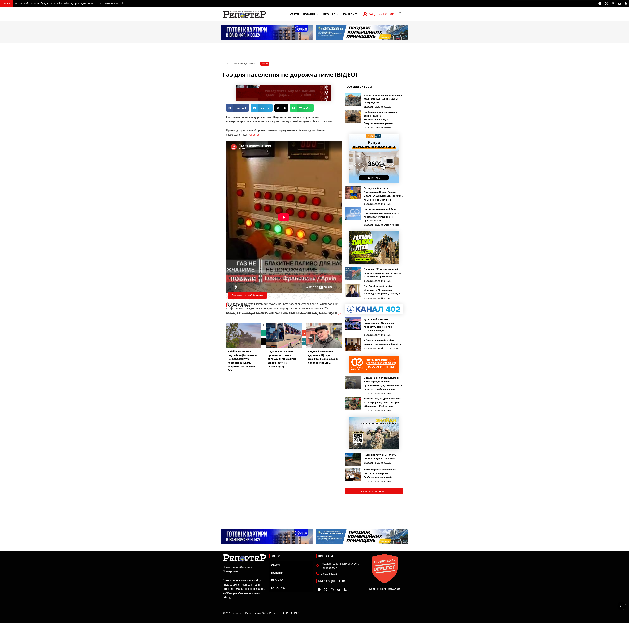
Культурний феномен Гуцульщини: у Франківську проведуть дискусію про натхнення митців (380, 325)
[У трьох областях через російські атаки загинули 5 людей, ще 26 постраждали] (353, 99)
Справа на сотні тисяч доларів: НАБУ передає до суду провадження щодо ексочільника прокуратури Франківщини (383, 383)
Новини (309, 14)
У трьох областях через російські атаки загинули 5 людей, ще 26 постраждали (383, 98)
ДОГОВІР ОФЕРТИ (288, 612)
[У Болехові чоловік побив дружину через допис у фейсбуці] (353, 344)
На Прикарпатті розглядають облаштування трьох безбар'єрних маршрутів (380, 473)
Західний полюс (381, 14)
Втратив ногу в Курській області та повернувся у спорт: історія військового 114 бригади (382, 402)
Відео (265, 63)
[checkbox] (622, 606)
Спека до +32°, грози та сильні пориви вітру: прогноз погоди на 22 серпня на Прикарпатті (382, 273)
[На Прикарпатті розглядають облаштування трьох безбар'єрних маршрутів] (353, 474)
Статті (294, 14)
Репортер (254, 134)
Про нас (329, 14)
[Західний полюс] (365, 14)
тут (339, 313)
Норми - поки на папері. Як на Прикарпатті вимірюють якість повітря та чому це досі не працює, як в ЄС (381, 215)
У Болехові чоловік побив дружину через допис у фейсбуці (383, 342)
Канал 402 (350, 14)
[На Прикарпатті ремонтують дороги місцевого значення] (353, 459)
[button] (237, 108)
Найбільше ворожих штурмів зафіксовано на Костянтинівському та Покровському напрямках (381, 117)
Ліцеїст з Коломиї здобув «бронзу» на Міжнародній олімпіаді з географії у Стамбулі (382, 290)
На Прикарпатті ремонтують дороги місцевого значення (380, 456)
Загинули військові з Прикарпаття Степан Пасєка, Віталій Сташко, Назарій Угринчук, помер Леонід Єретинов (383, 194)
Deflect (395, 588)
